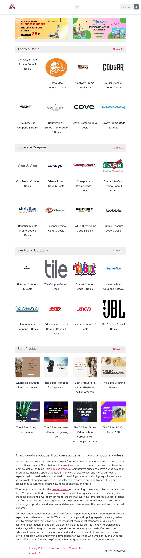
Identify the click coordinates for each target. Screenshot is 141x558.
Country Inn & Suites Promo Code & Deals (56, 127)
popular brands (60, 468)
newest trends (60, 489)
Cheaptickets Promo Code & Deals (84, 186)
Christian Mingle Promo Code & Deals (27, 231)
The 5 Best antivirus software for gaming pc (56, 432)
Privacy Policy (37, 548)
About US (34, 553)
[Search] (136, 6)
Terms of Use (57, 548)
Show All (118, 49)
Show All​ (118, 348)
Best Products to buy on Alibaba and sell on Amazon (85, 387)
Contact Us (75, 548)
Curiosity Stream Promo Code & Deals (28, 64)
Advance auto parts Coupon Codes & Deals (56, 329)
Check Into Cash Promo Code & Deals (113, 186)
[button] (77, 7)
